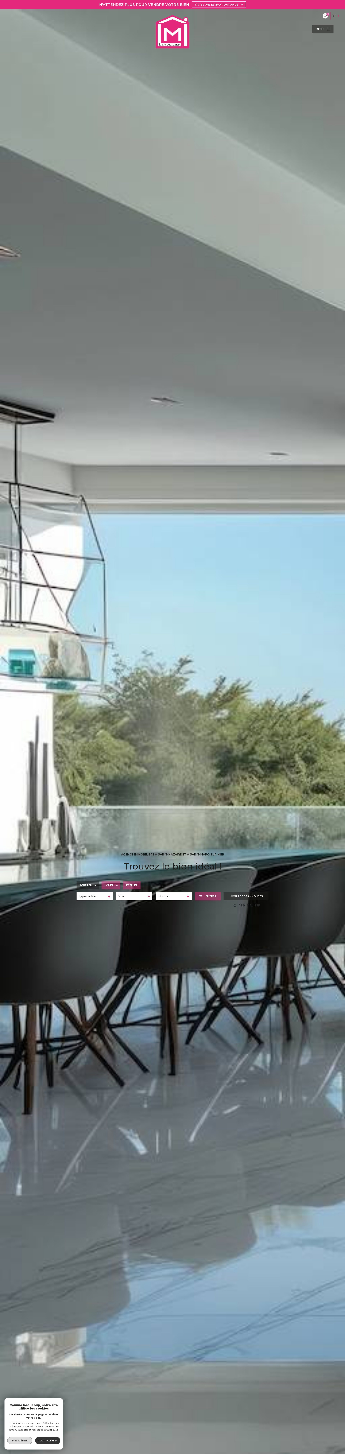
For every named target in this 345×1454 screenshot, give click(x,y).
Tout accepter (47, 1440)
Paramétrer (19, 1440)
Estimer (132, 885)
